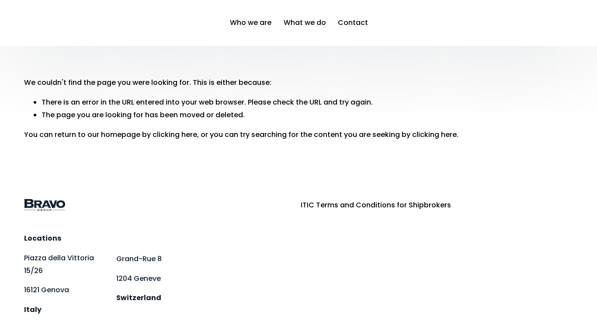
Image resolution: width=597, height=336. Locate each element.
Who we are (250, 23)
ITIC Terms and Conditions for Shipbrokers (376, 205)
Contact (353, 23)
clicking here (175, 135)
